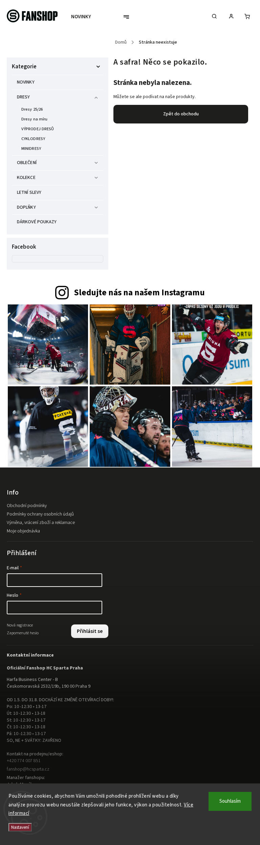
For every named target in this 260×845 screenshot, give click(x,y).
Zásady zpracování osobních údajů (195, 489)
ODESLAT (195, 473)
